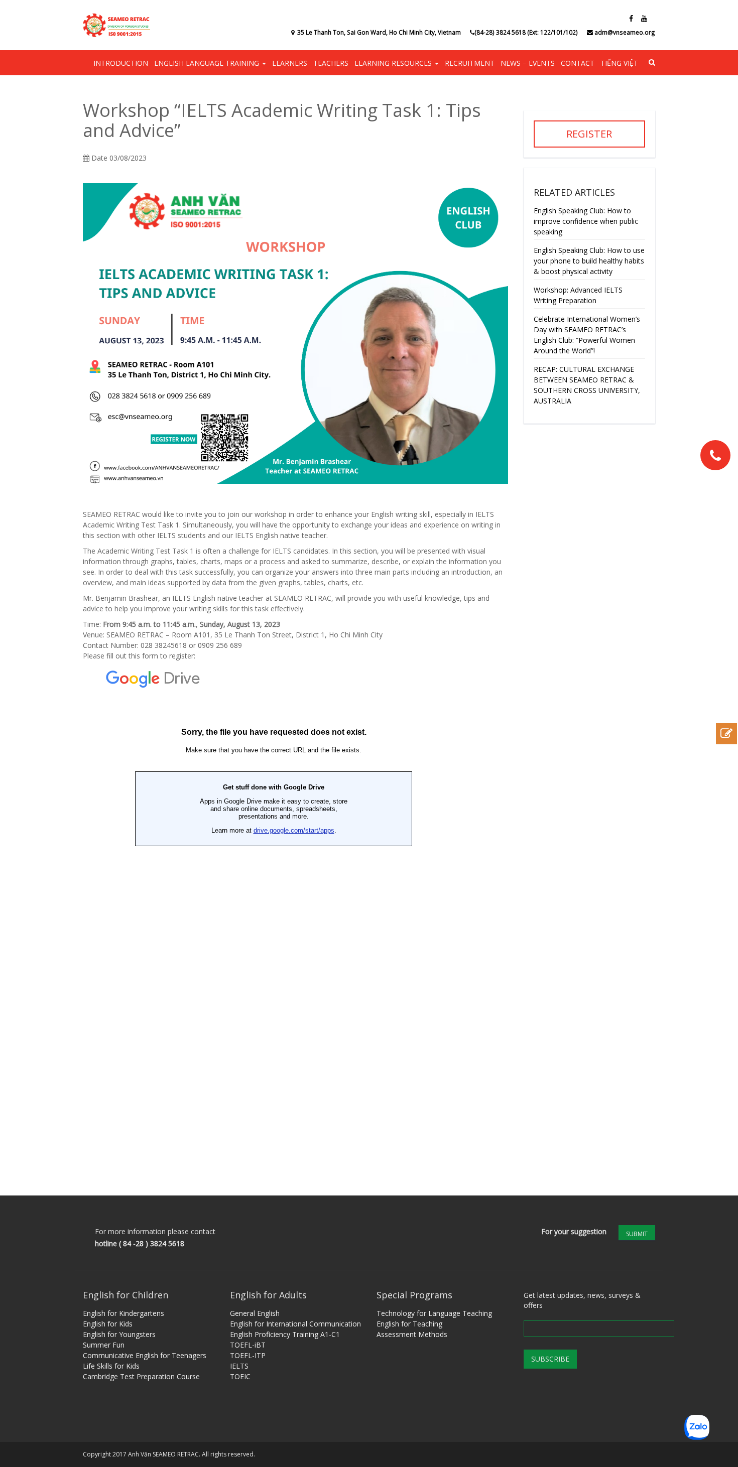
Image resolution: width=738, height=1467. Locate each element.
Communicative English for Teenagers (144, 1355)
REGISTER (589, 134)
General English (255, 1313)
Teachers (330, 63)
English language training (207, 63)
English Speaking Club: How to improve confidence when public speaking (586, 221)
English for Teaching (409, 1323)
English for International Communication (295, 1323)
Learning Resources (394, 63)
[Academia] (118, 25)
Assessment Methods (412, 1334)
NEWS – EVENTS (528, 63)
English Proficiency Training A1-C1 (285, 1334)
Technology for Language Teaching (434, 1313)
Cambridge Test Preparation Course (141, 1376)
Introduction (120, 63)
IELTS (239, 1366)
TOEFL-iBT (248, 1345)
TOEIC (240, 1376)
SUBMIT (637, 1234)
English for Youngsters (119, 1334)
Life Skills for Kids (111, 1366)
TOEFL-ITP (248, 1355)
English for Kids (108, 1323)
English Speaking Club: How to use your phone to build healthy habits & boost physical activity (589, 260)
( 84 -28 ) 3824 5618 (151, 1243)
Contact (577, 63)
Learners (289, 63)
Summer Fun (104, 1345)
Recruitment (470, 63)
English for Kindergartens (123, 1313)
